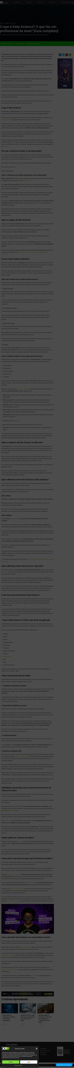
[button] (36, 1048)
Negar (28, 1062)
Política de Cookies (18, 1065)
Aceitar (11, 1062)
